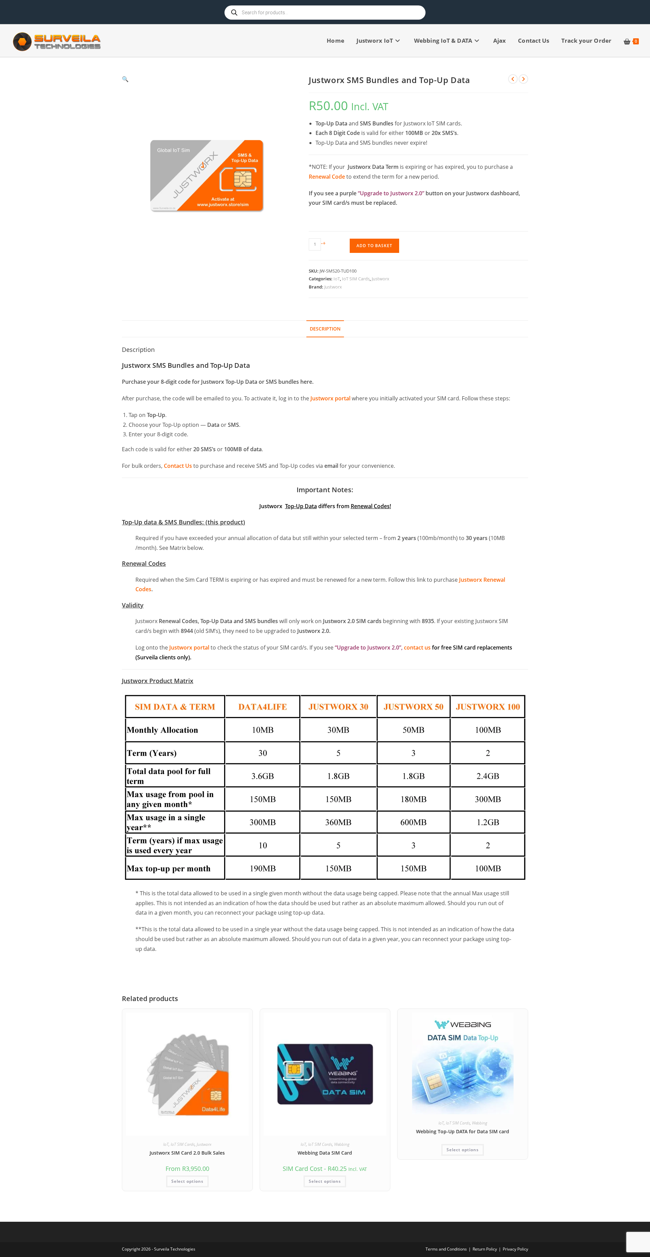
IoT (336, 279)
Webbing (341, 1144)
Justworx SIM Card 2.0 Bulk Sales (187, 1153)
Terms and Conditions (446, 1249)
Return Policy (485, 1249)
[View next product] (523, 79)
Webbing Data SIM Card (325, 1153)
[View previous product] (513, 79)
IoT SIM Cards (356, 279)
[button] (207, 79)
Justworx (380, 279)
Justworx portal (330, 398)
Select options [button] (325, 1181)
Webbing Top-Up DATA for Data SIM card (462, 1131)
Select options (187, 1181)
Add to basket (374, 245)
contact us (417, 647)
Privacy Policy (515, 1249)
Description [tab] (325, 328)
